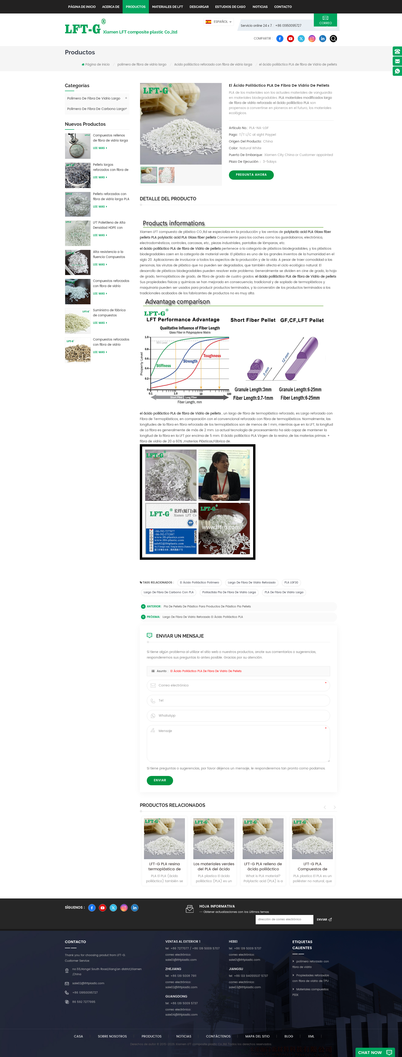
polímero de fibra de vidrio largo (141, 64)
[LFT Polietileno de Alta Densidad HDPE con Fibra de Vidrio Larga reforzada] (77, 233)
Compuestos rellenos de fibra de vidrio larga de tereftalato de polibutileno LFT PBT (110, 138)
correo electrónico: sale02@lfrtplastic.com (181, 985)
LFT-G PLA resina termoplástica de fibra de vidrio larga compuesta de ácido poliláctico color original (164, 867)
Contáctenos (218, 1036)
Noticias (260, 7)
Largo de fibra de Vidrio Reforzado (252, 582)
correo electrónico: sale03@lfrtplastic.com (245, 985)
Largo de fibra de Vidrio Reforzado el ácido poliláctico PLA (203, 617)
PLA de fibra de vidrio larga (284, 592)
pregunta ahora (251, 174)
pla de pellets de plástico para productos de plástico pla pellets (207, 606)
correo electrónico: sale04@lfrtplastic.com (181, 1012)
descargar (199, 7)
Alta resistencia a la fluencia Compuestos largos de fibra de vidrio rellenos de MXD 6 (111, 255)
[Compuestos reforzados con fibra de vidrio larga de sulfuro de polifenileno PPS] (77, 350)
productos (151, 1036)
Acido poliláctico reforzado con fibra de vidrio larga (213, 64)
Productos (136, 7)
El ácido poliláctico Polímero (199, 582)
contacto (283, 7)
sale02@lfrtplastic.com (88, 983)
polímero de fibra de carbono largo (96, 109)
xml (311, 1036)
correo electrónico (325, 24)
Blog (289, 1036)
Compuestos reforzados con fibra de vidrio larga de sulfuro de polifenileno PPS (111, 342)
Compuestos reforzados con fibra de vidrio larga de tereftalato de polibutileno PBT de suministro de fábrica (111, 284)
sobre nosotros (112, 1036)
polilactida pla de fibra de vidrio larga (229, 592)
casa (78, 1036)
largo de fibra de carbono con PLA (169, 592)
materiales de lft (167, 7)
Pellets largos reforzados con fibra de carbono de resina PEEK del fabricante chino (111, 167)
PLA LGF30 (291, 582)
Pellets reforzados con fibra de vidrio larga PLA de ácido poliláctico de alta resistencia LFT (111, 197)
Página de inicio (82, 7)
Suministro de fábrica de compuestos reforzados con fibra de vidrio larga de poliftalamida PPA (110, 313)
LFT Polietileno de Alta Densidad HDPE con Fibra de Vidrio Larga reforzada (109, 225)
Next (334, 807)
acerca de (110, 7)
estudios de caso (230, 7)
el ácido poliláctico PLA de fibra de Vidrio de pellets (206, 671)
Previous (325, 807)
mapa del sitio (257, 1036)
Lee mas (99, 148)
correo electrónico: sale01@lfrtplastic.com (181, 957)
